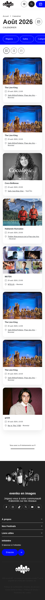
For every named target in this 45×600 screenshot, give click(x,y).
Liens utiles (8, 533)
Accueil (6, 16)
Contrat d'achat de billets (13, 590)
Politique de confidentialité (13, 587)
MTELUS (11, 284)
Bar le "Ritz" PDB (14, 426)
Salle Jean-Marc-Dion (16, 191)
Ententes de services (31, 587)
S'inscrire (10, 552)
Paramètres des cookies (22, 593)
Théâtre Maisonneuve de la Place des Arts (23, 236)
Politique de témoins (31, 590)
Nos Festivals (9, 526)
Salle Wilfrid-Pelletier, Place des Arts (21, 95)
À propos (6, 519)
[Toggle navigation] (24, 4)
